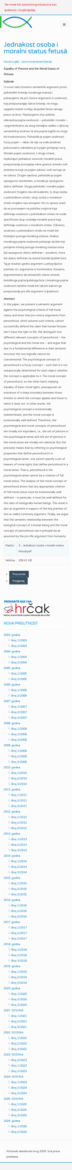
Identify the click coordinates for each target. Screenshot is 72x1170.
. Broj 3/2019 (15, 983)
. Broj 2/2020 (15, 999)
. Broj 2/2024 (15, 1088)
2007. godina (12, 701)
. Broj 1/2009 (15, 751)
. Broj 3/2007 (15, 718)
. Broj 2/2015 (15, 889)
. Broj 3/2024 (15, 1093)
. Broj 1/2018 (15, 949)
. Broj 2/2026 (15, 1132)
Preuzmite (19, 574)
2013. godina (12, 833)
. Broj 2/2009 (15, 756)
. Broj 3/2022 (15, 1049)
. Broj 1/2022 (15, 1038)
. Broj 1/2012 (15, 817)
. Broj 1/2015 (15, 883)
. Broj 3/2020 (15, 1005)
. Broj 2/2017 (15, 933)
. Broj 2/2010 (15, 778)
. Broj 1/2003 (15, 640)
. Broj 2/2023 (15, 1071)
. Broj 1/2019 (15, 972)
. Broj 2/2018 (15, 955)
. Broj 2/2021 (15, 1021)
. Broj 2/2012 (15, 822)
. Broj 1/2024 (15, 1082)
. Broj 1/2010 (15, 773)
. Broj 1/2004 (15, 657)
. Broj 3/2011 (15, 806)
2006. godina (12, 684)
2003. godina (12, 635)
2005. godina (12, 668)
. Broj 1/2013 (15, 839)
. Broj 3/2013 (15, 850)
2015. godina (12, 878)
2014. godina (12, 855)
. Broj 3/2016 (15, 916)
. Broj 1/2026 (15, 1126)
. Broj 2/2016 (15, 911)
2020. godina (12, 988)
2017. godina (12, 922)
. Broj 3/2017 (15, 938)
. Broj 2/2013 (15, 845)
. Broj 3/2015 (15, 894)
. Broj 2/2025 (15, 1110)
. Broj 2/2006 (15, 695)
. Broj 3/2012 (15, 828)
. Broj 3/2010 (15, 784)
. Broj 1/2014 (15, 861)
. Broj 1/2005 (15, 673)
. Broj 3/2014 (15, 872)
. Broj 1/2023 (15, 1065)
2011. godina (12, 789)
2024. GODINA (13, 1076)
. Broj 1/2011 (15, 795)
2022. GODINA (13, 1032)
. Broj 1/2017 (15, 927)
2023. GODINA (13, 1054)
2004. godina (12, 651)
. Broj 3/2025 (15, 1115)
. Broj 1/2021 (15, 1016)
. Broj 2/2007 (15, 712)
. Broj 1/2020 (15, 994)
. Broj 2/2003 (15, 646)
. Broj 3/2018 (15, 961)
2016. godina (12, 900)
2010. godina (12, 767)
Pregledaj (18, 581)
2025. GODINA (13, 1098)
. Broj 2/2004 (15, 662)
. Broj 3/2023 (15, 1060)
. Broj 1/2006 (15, 690)
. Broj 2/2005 (15, 679)
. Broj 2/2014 (15, 867)
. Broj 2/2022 (15, 1043)
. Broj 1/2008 (15, 729)
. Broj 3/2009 (15, 762)
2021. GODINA (13, 1010)
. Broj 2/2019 (15, 977)
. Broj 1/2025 (15, 1104)
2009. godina (12, 745)
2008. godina (12, 723)
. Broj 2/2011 (15, 800)
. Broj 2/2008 (15, 734)
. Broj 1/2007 (15, 707)
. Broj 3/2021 (15, 1027)
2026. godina (12, 1121)
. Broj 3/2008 (15, 740)
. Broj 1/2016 (15, 905)
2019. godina (12, 966)
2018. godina (12, 944)
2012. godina (12, 811)
